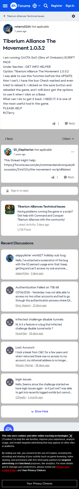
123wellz (21, 397)
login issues (23, 379)
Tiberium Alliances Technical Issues (25, 16)
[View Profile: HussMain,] (10, 322)
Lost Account (25, 347)
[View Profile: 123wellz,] (10, 382)
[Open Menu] (73, 16)
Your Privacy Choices (39, 483)
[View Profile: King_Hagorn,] (10, 290)
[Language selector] (36, 6)
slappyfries (22, 273)
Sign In (70, 5)
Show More (41, 411)
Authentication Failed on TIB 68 (37, 287)
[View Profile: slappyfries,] (10, 258)
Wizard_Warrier (24, 365)
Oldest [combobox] (68, 139)
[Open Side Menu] (5, 6)
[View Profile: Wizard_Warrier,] (10, 350)
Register (56, 5)
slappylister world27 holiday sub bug (41, 255)
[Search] (46, 5)
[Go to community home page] (20, 5)
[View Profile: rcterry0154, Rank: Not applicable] (8, 29)
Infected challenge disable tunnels (39, 319)
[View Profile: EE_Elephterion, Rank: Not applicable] (8, 152)
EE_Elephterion (24, 149)
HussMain (21, 333)
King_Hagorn (23, 305)
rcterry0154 (23, 26)
